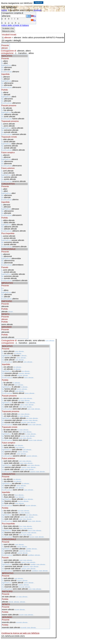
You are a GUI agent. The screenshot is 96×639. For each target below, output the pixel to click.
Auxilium (37, 10)
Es (34, 20)
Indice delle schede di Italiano (15, 25)
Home (4, 10)
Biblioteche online (8, 31)
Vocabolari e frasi (8, 28)
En (35, 16)
